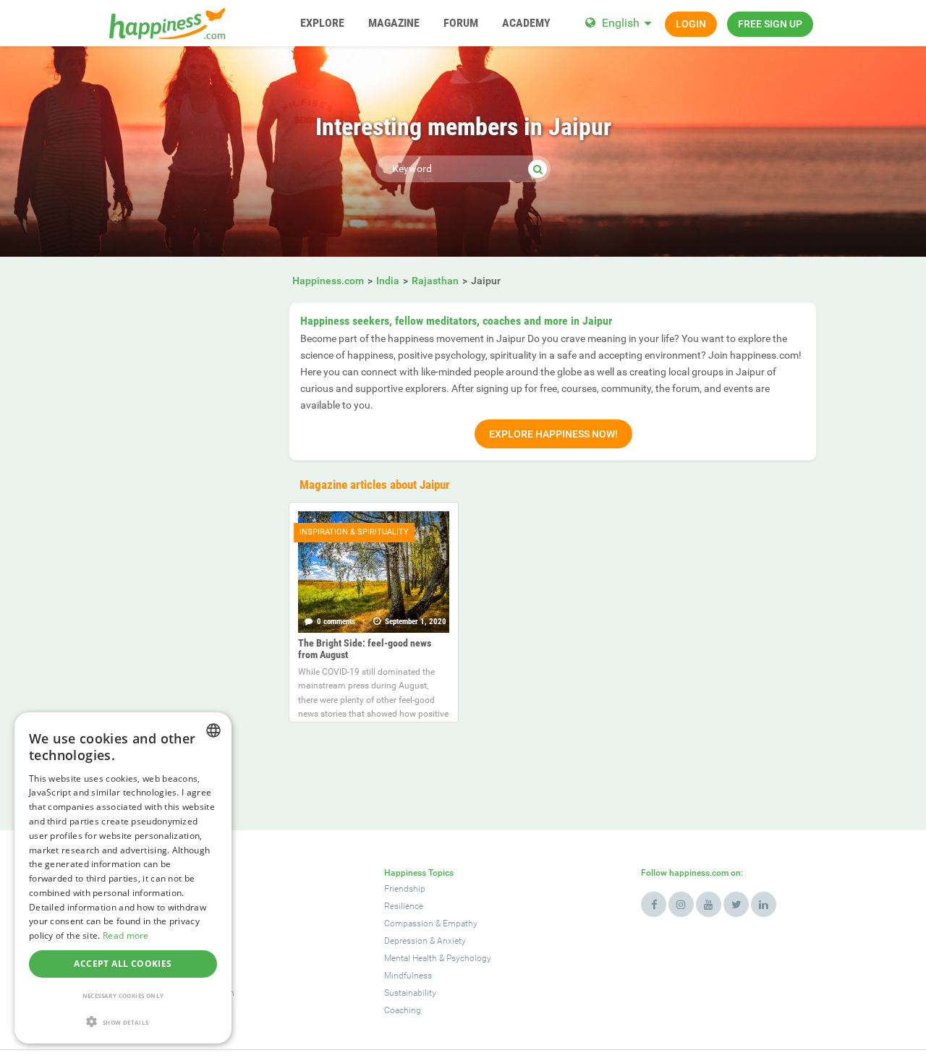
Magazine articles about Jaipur (375, 484)
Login (691, 24)
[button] (123, 1021)
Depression (406, 941)
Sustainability (410, 993)
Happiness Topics (419, 873)
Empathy (460, 923)
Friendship (404, 889)
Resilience (403, 906)
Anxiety (451, 941)
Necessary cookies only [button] (123, 995)
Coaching (402, 1010)
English (621, 23)
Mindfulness (408, 975)
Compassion (408, 923)
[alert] (123, 878)
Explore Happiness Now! (553, 434)
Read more (126, 935)
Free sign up (770, 24)
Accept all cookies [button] (122, 963)
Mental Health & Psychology (437, 958)
